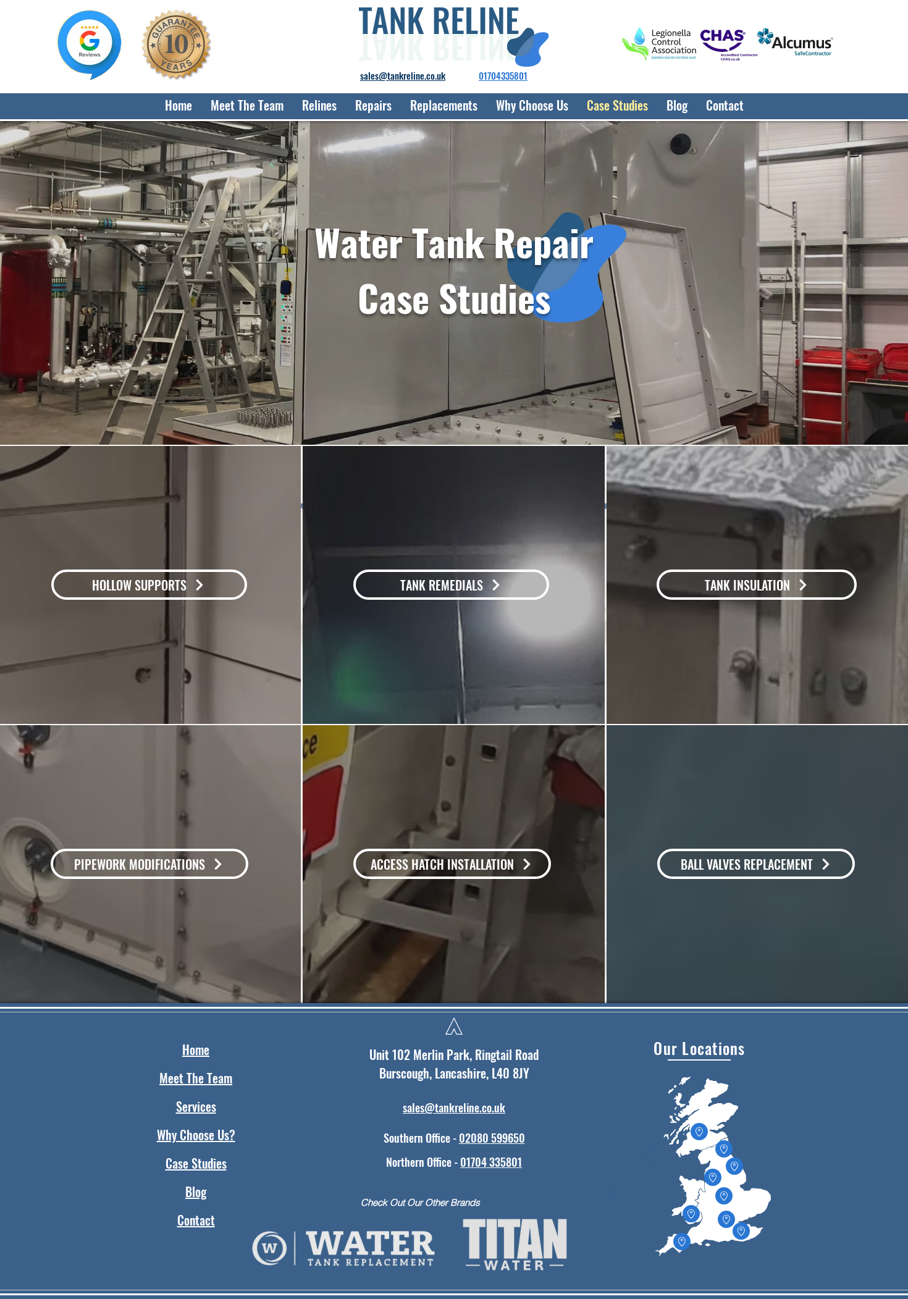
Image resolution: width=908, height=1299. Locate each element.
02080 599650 (492, 1138)
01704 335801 (491, 1162)
